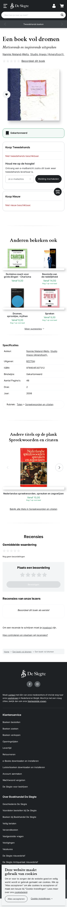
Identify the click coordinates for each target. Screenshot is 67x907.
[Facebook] (30, 684)
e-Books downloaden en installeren (21, 761)
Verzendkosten (10, 829)
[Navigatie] (5, 6)
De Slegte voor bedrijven (15, 786)
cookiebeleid (20, 892)
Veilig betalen (9, 823)
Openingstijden (10, 741)
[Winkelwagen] (62, 6)
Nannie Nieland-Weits (16, 54)
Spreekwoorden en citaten (39, 404)
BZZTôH (30, 361)
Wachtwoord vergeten (14, 780)
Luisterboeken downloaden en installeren (24, 767)
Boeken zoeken (10, 728)
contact (11, 695)
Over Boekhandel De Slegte (19, 796)
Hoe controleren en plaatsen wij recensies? (25, 635)
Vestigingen (9, 842)
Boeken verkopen (11, 735)
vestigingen (13, 698)
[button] (5, 24)
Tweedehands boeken (33, 24)
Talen (19, 404)
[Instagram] (37, 684)
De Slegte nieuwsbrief (14, 855)
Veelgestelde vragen (37, 701)
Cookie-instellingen (40, 898)
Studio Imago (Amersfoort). (47, 54)
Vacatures (8, 849)
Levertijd (7, 748)
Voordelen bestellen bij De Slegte (20, 810)
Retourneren (9, 754)
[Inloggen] (54, 6)
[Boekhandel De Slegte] (19, 6)
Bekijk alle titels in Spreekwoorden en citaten (33, 509)
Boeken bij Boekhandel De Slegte (19, 817)
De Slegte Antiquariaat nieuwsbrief (20, 862)
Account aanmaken (12, 773)
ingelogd (47, 627)
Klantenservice (12, 714)
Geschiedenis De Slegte (15, 804)
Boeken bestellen (11, 722)
